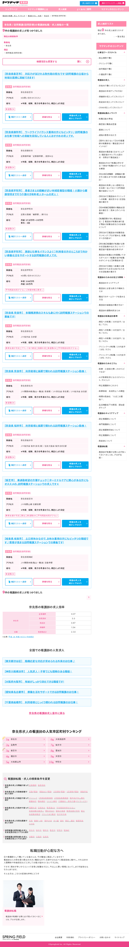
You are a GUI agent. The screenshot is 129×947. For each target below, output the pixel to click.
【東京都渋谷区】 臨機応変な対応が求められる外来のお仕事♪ (40, 661)
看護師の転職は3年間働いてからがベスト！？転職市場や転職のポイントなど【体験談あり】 (112, 258)
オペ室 (56, 821)
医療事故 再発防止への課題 (112, 391)
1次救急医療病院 (46, 798)
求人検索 (62, 9)
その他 (31, 824)
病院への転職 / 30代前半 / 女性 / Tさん (112, 323)
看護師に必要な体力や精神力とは (111, 289)
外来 (31, 821)
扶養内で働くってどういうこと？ (112, 85)
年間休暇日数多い (36, 811)
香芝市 (52, 830)
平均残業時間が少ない (65, 808)
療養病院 (33, 801)
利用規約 (70, 937)
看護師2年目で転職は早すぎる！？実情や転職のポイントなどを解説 (112, 166)
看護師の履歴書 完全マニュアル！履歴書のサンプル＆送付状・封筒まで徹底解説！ (111, 155)
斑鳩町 (66, 830)
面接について (104, 130)
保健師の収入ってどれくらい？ (111, 96)
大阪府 (39, 837)
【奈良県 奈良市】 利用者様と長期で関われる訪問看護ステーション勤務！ (46, 371)
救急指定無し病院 (77, 798)
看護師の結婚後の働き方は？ (111, 305)
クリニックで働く (106, 63)
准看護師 (41, 785)
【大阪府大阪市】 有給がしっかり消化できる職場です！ (34, 681)
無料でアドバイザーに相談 (111, 3)
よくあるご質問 (84, 9)
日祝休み (41, 808)
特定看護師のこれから (108, 385)
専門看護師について (107, 424)
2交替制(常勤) (59, 792)
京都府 (32, 837)
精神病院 (41, 801)
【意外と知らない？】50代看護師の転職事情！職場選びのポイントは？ (111, 143)
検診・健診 (70, 821)
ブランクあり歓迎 (49, 814)
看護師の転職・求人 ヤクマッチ (14, 16)
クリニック (33, 798)
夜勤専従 (84, 792)
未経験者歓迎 (34, 814)
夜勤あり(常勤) (45, 792)
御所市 (46, 830)
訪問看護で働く (105, 69)
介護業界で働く (105, 74)
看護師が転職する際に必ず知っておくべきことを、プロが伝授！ (112, 455)
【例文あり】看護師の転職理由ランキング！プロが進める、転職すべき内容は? (112, 235)
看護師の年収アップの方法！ (111, 91)
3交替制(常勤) (73, 792)
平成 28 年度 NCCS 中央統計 (21, 637)
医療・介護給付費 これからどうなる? (112, 370)
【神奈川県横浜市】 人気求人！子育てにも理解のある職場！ (38, 671)
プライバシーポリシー (87, 937)
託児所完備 (61, 814)
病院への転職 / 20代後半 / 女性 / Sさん (112, 331)
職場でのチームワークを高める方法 (112, 298)
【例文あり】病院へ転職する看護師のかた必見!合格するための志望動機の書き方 (112, 269)
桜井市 (39, 830)
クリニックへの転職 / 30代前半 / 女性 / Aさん (112, 356)
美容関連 (79, 821)
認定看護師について (107, 419)
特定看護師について (107, 435)
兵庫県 (46, 837)
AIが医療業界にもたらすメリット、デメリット (112, 378)
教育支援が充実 (73, 811)
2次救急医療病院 (61, 798)
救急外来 (48, 821)
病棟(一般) (38, 821)
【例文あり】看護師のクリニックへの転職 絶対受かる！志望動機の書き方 (112, 199)
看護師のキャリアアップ (109, 283)
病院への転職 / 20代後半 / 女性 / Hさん (112, 339)
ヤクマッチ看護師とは (38, 9)
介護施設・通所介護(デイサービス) (73, 801)
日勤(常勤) (33, 792)
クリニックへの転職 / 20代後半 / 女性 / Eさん (112, 348)
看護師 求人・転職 (34, 16)
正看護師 (33, 785)
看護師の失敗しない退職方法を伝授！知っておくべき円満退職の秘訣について (112, 188)
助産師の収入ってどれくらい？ (111, 102)
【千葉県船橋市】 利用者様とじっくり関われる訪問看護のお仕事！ (41, 702)
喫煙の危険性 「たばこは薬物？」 (111, 398)
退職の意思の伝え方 (107, 135)
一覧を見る (120, 36)
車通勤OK (51, 808)
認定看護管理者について (109, 430)
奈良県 (46, 16)
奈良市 (32, 830)
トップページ (11, 9)
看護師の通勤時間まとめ (109, 310)
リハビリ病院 (52, 801)
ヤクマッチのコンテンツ (112, 9)
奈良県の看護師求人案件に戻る (47, 713)
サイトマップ (119, 937)
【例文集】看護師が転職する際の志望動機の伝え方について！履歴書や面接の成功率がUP (112, 247)
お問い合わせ (105, 937)
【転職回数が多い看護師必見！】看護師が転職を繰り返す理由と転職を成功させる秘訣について (112, 222)
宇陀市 (59, 830)
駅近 (83, 811)
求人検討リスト (88, 3)
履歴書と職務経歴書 (108, 124)
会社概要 (58, 937)
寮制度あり (49, 811)
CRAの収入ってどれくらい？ (111, 107)
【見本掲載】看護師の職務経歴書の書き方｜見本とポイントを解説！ (112, 210)
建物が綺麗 (60, 811)
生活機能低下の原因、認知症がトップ (112, 406)
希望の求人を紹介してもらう (75, 117)
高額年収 (33, 808)
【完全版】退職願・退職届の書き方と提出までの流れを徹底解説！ (112, 177)
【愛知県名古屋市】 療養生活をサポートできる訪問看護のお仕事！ (42, 692)
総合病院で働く (105, 58)
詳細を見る (47, 117)
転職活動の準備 (106, 119)
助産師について (105, 441)
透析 (62, 821)
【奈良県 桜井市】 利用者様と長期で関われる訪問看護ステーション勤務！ (46, 425)
